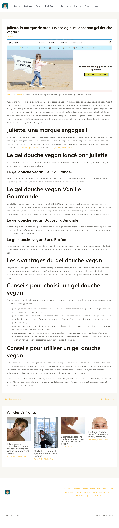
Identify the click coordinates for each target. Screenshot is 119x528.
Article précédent (12, 399)
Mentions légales (84, 496)
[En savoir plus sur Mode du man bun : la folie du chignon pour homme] (46, 432)
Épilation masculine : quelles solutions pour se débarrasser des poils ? (73, 440)
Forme (85, 489)
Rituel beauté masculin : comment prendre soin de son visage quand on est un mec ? (18, 448)
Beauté (10, 36)
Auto (110, 489)
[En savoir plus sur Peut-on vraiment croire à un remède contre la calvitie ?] (100, 423)
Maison (102, 492)
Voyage (86, 492)
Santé (95, 492)
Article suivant (108, 399)
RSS (110, 492)
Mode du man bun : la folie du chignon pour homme (45, 453)
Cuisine (77, 492)
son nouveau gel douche (27, 148)
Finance (69, 492)
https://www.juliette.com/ (60, 148)
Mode (92, 489)
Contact (97, 496)
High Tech (102, 489)
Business (76, 489)
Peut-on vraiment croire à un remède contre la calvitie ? (98, 434)
